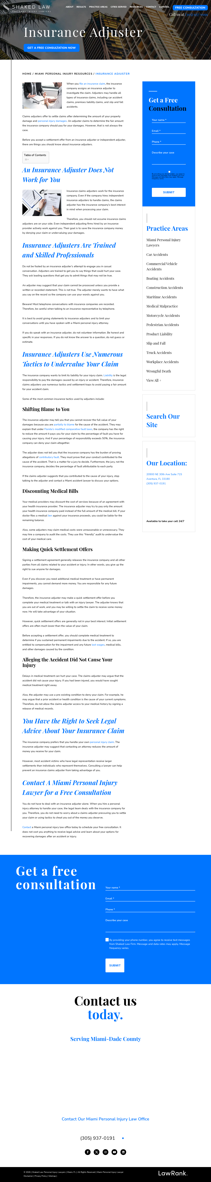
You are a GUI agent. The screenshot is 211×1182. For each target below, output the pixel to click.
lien (50, 515)
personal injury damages (52, 121)
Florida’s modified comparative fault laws (68, 429)
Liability (108, 375)
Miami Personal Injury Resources (63, 74)
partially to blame (64, 424)
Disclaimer (29, 1176)
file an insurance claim (92, 83)
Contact (26, 827)
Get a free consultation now (51, 48)
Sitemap (53, 1176)
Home (27, 74)
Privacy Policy (41, 1176)
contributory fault (49, 457)
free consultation (190, 8)
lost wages (98, 644)
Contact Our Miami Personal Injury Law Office (105, 1119)
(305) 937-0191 (196, 14)
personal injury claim (102, 742)
